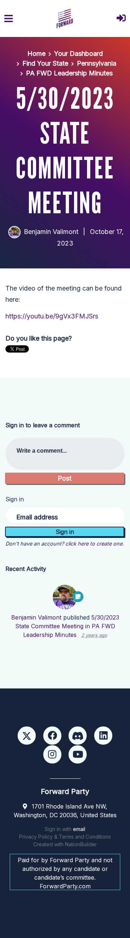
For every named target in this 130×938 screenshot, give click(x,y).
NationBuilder (81, 844)
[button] (121, 18)
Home (36, 53)
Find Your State (45, 63)
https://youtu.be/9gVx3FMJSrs (51, 316)
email (79, 829)
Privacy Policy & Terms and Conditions (65, 837)
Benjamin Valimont (51, 231)
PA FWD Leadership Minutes (69, 73)
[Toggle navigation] (8, 18)
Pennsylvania (96, 63)
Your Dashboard (78, 53)
